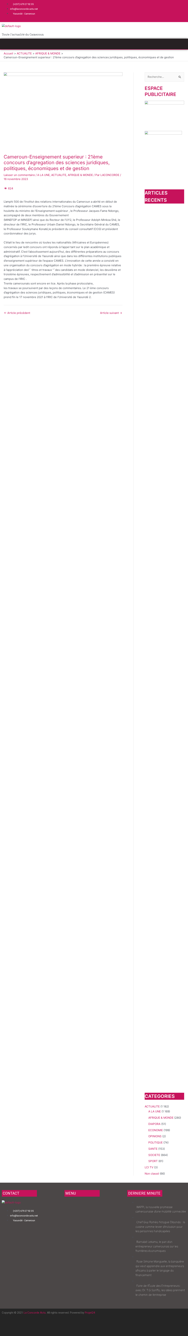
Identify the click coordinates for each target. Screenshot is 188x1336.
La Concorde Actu (35, 1312)
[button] (94, 43)
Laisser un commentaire (19, 175)
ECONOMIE (155, 1130)
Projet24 (90, 1312)
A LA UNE (43, 175)
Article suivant (111, 312)
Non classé (152, 1173)
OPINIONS (155, 1136)
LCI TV (149, 1167)
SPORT (153, 1161)
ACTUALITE (58, 175)
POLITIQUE (155, 1142)
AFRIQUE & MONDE (80, 175)
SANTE (153, 1148)
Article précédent (17, 312)
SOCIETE (154, 1155)
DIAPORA (154, 1124)
